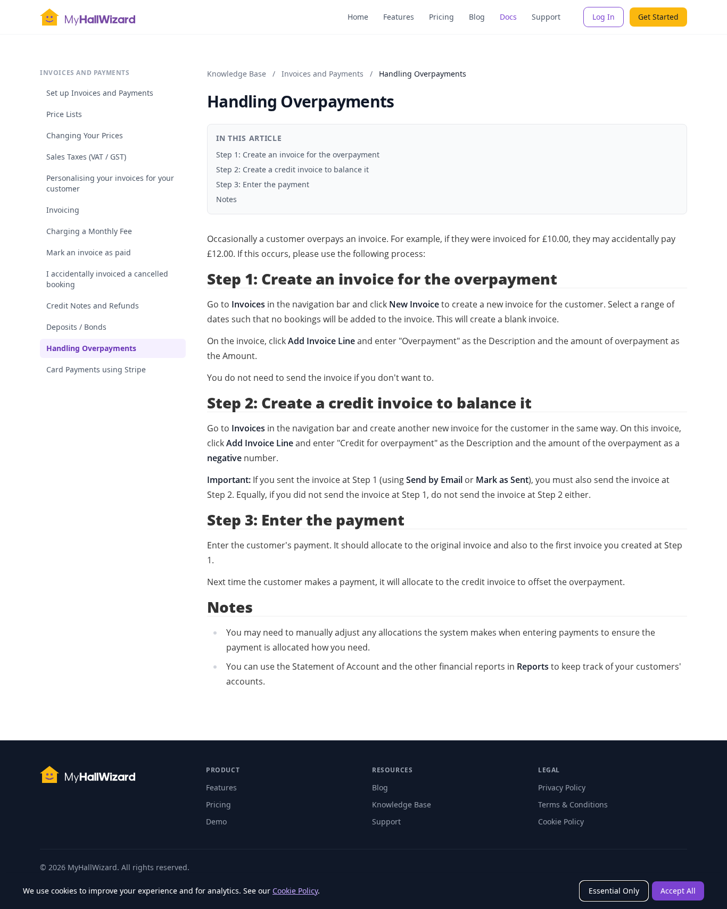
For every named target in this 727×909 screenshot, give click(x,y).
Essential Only (614, 891)
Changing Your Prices (84, 135)
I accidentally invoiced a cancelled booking (107, 279)
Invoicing (62, 210)
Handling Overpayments (91, 348)
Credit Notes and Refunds (92, 306)
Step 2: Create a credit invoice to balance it (292, 169)
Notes (226, 199)
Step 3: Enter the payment (262, 184)
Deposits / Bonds (76, 327)
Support (546, 17)
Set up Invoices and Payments (99, 93)
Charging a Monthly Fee (89, 231)
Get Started (658, 17)
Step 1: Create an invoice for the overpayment (297, 154)
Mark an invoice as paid (88, 252)
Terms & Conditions (573, 804)
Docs (508, 17)
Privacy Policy (561, 787)
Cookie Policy (295, 891)
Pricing (441, 17)
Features (398, 17)
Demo (216, 821)
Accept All (678, 891)
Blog (477, 17)
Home (358, 17)
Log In (603, 17)
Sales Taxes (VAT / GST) (86, 157)
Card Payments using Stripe (96, 369)
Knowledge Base (236, 74)
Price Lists (64, 114)
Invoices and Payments (322, 74)
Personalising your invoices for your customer (110, 183)
